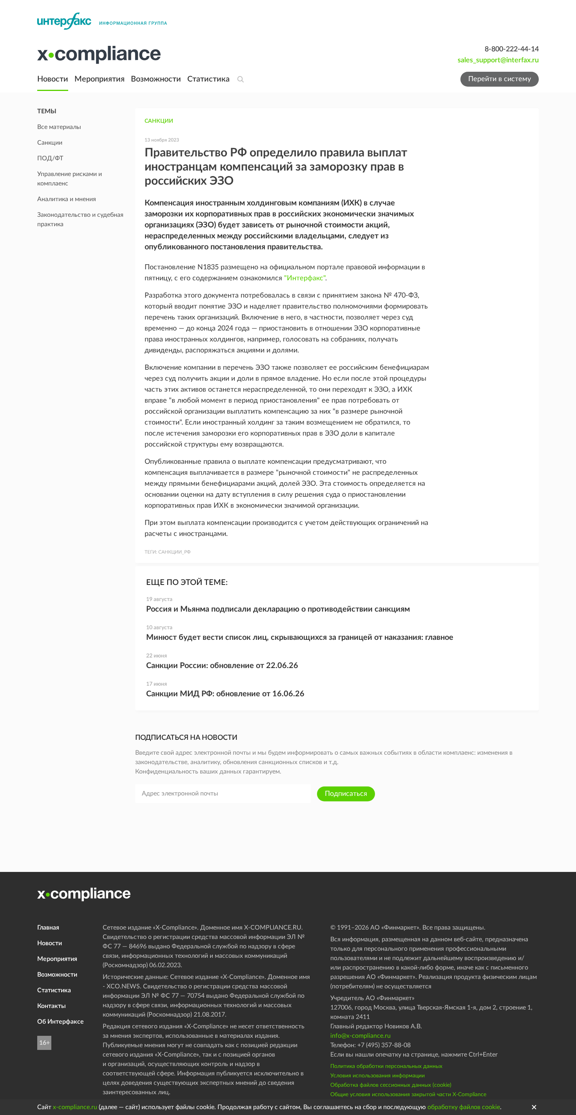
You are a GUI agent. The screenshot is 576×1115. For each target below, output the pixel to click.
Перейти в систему (499, 79)
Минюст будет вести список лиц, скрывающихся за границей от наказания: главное (299, 637)
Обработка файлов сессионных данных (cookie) (390, 1085)
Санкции (159, 121)
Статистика (208, 79)
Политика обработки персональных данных (386, 1066)
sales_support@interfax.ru (498, 60)
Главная (48, 927)
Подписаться (346, 793)
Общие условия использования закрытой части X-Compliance (408, 1094)
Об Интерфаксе (60, 1022)
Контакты (51, 1006)
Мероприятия (99, 79)
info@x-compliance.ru (360, 1036)
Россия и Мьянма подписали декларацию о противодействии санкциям (278, 609)
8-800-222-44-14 (512, 49)
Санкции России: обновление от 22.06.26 (222, 666)
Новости (52, 79)
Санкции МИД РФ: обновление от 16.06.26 (225, 694)
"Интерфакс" (304, 278)
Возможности (156, 79)
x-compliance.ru (75, 1107)
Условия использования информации (377, 1076)
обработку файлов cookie (463, 1107)
